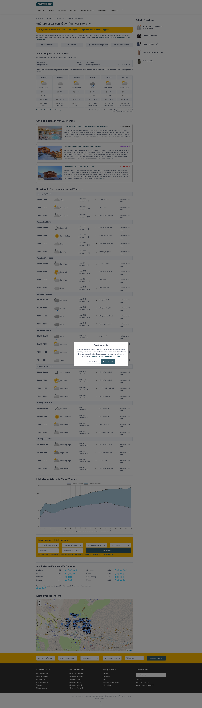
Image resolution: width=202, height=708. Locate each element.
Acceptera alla (108, 361)
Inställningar (93, 361)
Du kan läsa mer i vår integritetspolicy (106, 356)
